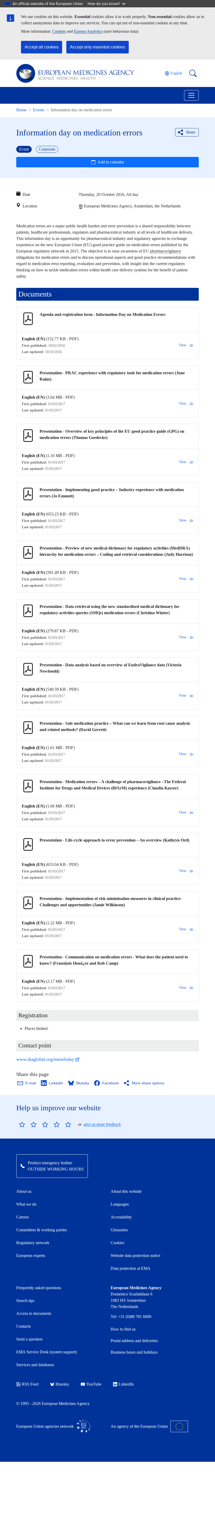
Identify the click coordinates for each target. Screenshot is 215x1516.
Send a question (29, 1339)
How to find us (123, 1329)
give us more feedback (102, 1124)
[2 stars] (27, 1124)
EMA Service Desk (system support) (46, 1352)
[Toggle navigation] (191, 95)
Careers (22, 1217)
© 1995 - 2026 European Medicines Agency (53, 1403)
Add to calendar (111, 162)
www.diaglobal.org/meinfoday (45, 1059)
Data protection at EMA (130, 1268)
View (182, 345)
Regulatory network (32, 1242)
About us (23, 1191)
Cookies (59, 31)
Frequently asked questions (38, 1288)
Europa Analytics (88, 31)
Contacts (23, 1326)
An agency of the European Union (139, 1426)
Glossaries (119, 1230)
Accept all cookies (41, 47)
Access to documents (33, 1313)
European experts (30, 1255)
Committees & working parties (41, 1230)
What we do (26, 1204)
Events (38, 110)
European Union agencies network (45, 1426)
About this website (126, 1191)
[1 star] (22, 1124)
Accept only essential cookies (97, 47)
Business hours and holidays (134, 1352)
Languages (120, 1204)
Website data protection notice (135, 1255)
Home (21, 110)
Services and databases (35, 1365)
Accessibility (121, 1217)
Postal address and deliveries (134, 1340)
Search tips (25, 1300)
